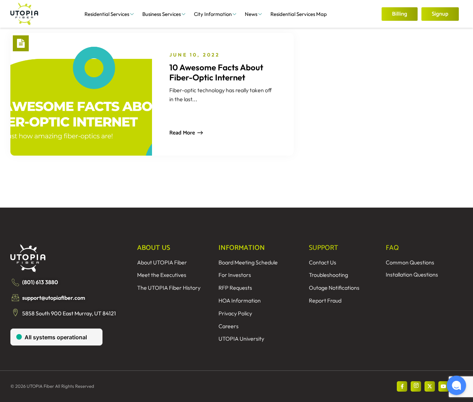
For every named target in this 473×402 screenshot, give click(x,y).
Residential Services (106, 14)
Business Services (161, 14)
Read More (182, 133)
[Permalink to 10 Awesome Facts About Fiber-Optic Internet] (78, 94)
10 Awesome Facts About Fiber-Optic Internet (216, 72)
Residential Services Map (298, 14)
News (251, 14)
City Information (213, 14)
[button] (456, 385)
